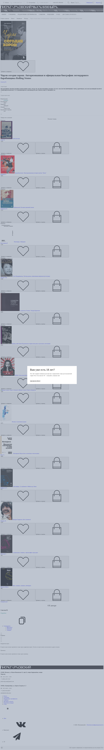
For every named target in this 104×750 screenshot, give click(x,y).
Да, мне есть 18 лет (35, 381)
